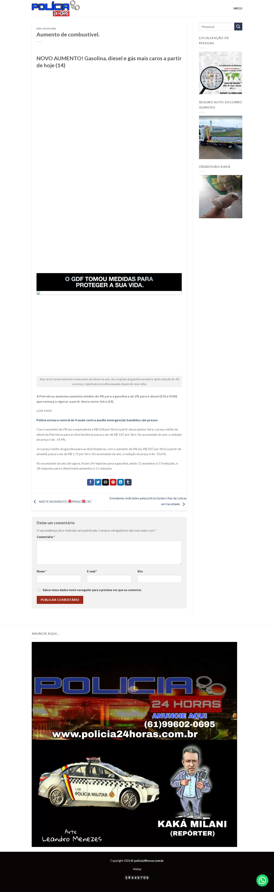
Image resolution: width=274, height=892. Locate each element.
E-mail (92, 571)
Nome (41, 571)
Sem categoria (46, 28)
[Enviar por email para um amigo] (105, 482)
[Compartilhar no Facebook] (90, 482)
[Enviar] (238, 26)
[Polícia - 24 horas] (62, 8)
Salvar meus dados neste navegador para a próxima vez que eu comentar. (92, 590)
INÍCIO (237, 8)
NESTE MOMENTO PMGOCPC (65, 501)
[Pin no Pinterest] (113, 482)
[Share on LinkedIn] (120, 482)
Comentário (46, 537)
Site (140, 571)
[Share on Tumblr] (128, 482)
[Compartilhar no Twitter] (98, 482)
